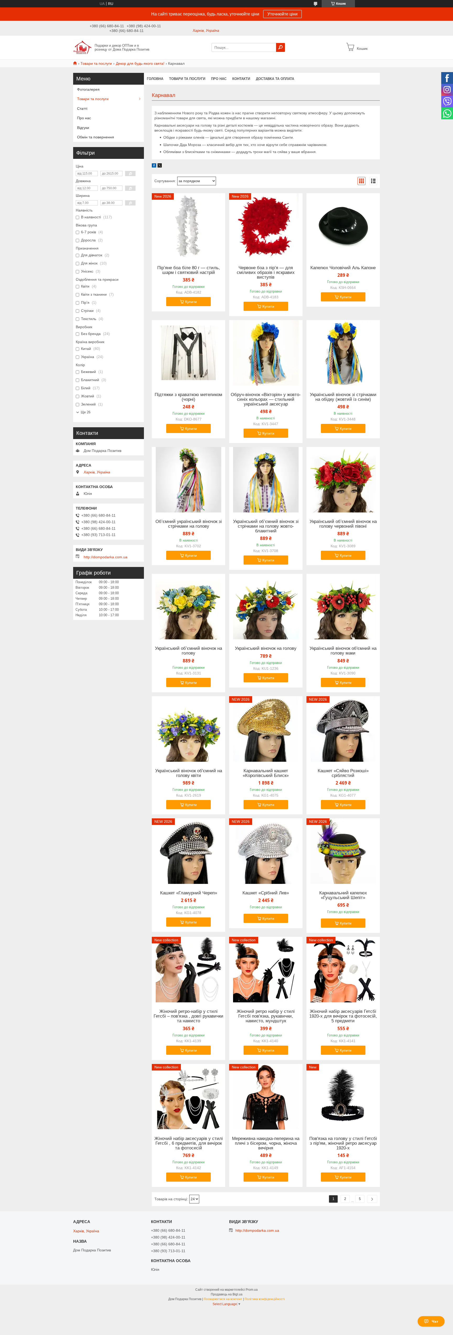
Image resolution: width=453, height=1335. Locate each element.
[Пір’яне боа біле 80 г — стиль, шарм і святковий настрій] (188, 226)
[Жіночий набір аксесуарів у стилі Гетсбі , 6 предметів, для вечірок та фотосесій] (188, 1096)
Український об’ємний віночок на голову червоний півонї (343, 524)
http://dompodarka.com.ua (105, 557)
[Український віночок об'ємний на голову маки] (343, 606)
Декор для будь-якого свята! (140, 63)
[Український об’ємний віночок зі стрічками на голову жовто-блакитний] (266, 479)
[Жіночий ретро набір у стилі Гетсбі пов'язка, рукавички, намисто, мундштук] (266, 969)
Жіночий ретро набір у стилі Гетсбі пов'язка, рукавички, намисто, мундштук (266, 1016)
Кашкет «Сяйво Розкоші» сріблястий (343, 773)
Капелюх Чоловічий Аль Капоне (343, 268)
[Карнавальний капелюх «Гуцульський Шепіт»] (343, 851)
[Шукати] (280, 47)
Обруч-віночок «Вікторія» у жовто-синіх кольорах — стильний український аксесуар (266, 399)
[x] (160, 166)
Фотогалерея (88, 89)
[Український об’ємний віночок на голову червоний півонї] (343, 479)
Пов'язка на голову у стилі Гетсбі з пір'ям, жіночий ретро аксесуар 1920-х (343, 1143)
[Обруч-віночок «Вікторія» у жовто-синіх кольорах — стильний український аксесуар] (266, 353)
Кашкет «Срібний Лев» (265, 893)
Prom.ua (252, 1289)
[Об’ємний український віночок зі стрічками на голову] (188, 479)
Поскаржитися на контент (223, 1299)
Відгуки (83, 128)
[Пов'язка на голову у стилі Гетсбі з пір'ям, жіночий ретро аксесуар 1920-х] (343, 1096)
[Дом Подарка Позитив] (82, 47)
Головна (155, 79)
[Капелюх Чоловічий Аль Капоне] (343, 226)
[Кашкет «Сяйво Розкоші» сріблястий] (343, 729)
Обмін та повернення (95, 137)
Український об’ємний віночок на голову (188, 651)
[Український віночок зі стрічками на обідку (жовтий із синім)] (343, 353)
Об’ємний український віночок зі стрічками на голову (188, 524)
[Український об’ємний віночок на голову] (188, 606)
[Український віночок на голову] (266, 606)
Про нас (218, 79)
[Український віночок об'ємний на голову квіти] (188, 729)
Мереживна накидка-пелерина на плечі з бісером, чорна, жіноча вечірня (265, 1143)
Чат (435, 1321)
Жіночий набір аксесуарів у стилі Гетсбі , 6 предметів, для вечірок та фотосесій (188, 1143)
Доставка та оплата (275, 79)
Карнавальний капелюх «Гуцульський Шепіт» (343, 895)
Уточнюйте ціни (282, 14)
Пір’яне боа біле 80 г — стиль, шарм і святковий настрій (188, 270)
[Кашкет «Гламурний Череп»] (188, 851)
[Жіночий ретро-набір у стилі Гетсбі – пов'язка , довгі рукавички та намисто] (188, 969)
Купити (191, 302)
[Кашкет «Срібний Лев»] (266, 851)
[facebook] (154, 166)
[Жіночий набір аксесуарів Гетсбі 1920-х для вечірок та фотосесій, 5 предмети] (343, 969)
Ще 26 (85, 412)
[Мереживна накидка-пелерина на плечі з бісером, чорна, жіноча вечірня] (266, 1096)
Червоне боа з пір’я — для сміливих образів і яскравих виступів (266, 273)
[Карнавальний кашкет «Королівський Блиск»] (266, 729)
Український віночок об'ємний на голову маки (343, 651)
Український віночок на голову (265, 648)
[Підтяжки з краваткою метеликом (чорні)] (188, 353)
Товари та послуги (96, 63)
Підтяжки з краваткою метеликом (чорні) (188, 397)
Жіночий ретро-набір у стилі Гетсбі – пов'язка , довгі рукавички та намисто (188, 1016)
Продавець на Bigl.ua (226, 1294)
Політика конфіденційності (265, 1299)
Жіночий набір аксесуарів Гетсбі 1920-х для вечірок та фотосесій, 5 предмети (343, 1016)
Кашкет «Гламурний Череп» (188, 893)
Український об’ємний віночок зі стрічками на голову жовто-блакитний (266, 526)
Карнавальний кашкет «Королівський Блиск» (266, 773)
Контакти (241, 79)
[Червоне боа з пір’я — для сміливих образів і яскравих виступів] (266, 226)
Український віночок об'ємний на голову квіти (188, 773)
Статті (82, 108)
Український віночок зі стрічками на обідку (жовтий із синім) (343, 397)
